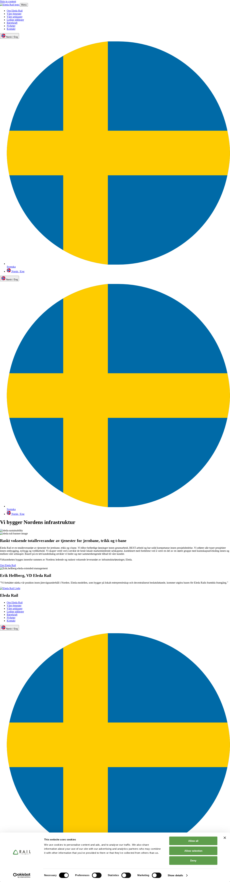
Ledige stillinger (15, 19)
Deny (193, 860)
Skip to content (8, 1)
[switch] (97, 875)
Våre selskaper (14, 16)
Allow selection (193, 850)
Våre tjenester (14, 13)
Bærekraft (12, 22)
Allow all (193, 840)
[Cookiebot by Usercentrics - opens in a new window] (22, 875)
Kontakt (11, 28)
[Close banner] (225, 838)
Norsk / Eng (11, 37)
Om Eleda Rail (15, 10)
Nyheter (11, 25)
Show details (175, 875)
